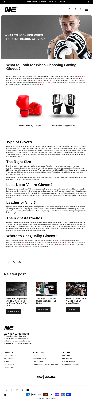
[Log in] (75, 9)
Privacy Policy (9, 368)
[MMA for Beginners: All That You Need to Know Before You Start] (16, 289)
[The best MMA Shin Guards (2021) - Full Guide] (46, 289)
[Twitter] (14, 262)
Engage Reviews (68, 361)
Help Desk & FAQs (11, 355)
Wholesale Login (39, 358)
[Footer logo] (46, 377)
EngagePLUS (38, 355)
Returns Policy (9, 365)
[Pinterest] (19, 262)
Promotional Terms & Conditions (45, 365)
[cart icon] (81, 9)
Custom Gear (38, 361)
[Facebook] (9, 262)
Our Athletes (67, 358)
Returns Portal (9, 358)
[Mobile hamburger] (86, 9)
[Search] (69, 9)
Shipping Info (9, 361)
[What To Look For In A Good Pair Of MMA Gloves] (76, 289)
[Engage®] (11, 9)
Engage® (52, 398)
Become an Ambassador (71, 365)
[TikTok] (22, 390)
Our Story (66, 355)
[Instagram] (17, 390)
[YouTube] (28, 390)
